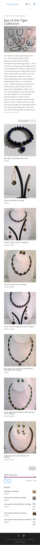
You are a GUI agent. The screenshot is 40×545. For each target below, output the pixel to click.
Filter (7, 481)
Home (6, 16)
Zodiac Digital (20, 542)
